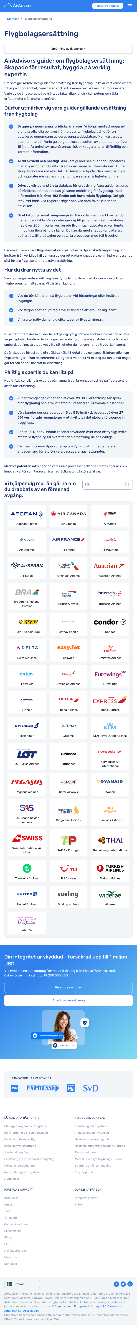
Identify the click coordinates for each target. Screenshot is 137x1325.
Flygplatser (11, 1178)
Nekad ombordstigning (19, 1165)
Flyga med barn (85, 1152)
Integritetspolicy (86, 1198)
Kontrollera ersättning (108, 6)
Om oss (9, 1204)
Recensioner (12, 1231)
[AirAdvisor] (18, 5)
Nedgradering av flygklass (21, 1172)
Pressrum (10, 1257)
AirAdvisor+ (12, 1198)
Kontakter (10, 1263)
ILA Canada (110, 1306)
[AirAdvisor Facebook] (116, 1284)
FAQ (7, 1244)
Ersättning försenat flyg (20, 1139)
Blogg (8, 1237)
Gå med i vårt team (16, 1224)
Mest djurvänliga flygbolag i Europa (98, 1159)
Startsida (13, 18)
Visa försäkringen (68, 987)
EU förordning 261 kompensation (26, 1132)
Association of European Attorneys (77, 1306)
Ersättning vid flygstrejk (91, 1126)
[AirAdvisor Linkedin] (130, 1284)
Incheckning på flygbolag (92, 1132)
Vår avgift (10, 1217)
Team (7, 1211)
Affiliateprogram (15, 1250)
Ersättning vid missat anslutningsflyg (29, 1159)
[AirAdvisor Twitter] (123, 1284)
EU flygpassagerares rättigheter (25, 1126)
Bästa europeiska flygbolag (93, 1139)
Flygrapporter (84, 1172)
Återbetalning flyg (16, 1152)
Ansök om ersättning (68, 1000)
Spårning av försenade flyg (93, 1165)
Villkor (79, 1204)
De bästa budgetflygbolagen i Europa (100, 1146)
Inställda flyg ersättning (20, 1146)
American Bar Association (21, 1310)
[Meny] (130, 6)
